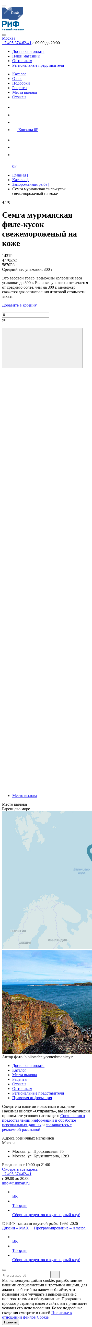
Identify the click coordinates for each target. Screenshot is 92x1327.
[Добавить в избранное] (42, 348)
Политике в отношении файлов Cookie (37, 1314)
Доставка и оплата (28, 51)
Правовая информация (32, 1098)
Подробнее (11, 787)
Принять (10, 1322)
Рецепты (19, 88)
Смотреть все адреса (20, 1169)
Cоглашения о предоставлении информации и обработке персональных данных (43, 1120)
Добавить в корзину (19, 305)
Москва (8, 38)
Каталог (19, 74)
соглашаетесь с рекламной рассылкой (37, 1127)
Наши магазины (26, 56)
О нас (17, 78)
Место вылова (24, 795)
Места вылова (24, 92)
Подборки (21, 83)
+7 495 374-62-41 (16, 43)
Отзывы (19, 97)
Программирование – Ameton (60, 1228)
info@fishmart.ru (16, 1183)
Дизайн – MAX (16, 1228)
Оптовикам (22, 60)
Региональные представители (38, 65)
